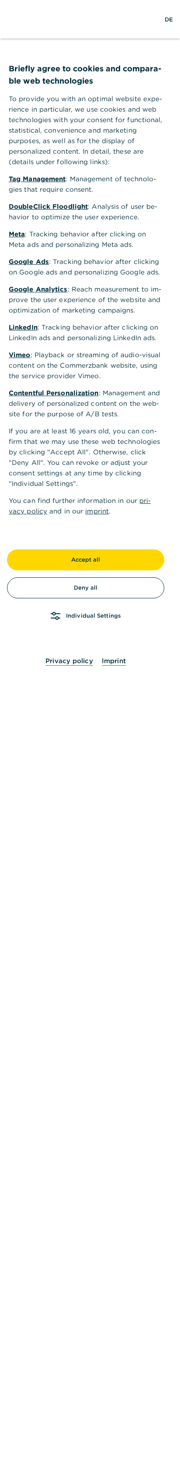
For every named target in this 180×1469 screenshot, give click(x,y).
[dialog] (90, 734)
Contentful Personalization (54, 393)
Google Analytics (38, 289)
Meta (17, 234)
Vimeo (20, 355)
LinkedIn (23, 327)
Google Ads (29, 261)
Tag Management (37, 179)
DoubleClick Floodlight (48, 206)
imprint (97, 511)
